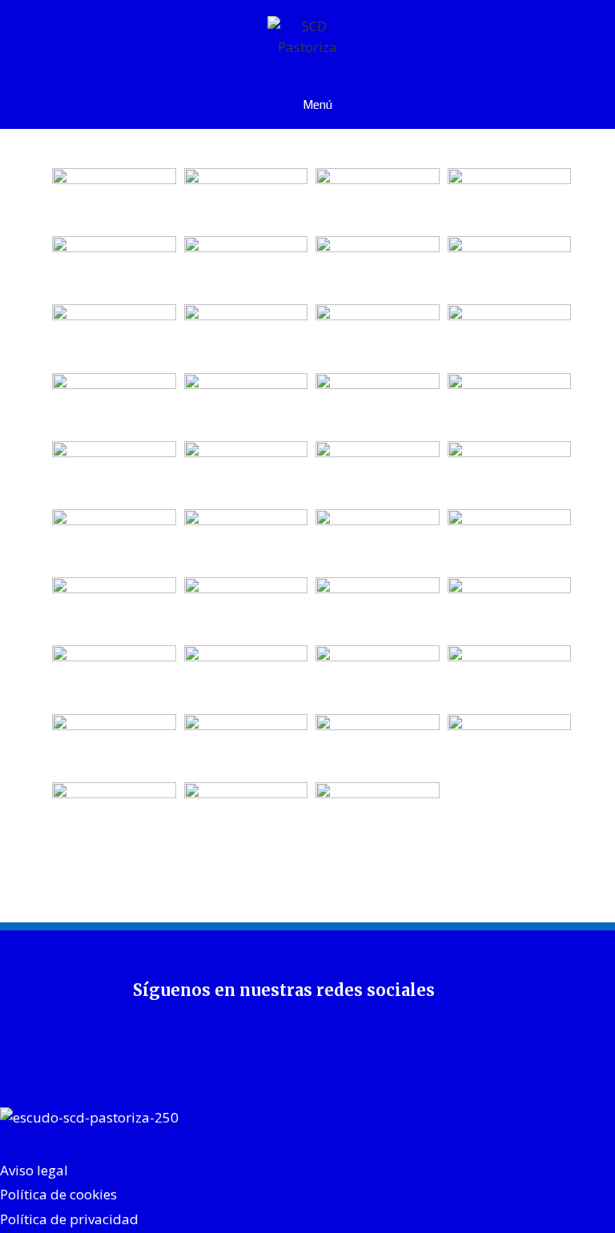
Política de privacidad (69, 1219)
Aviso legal (34, 1170)
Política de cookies (58, 1194)
